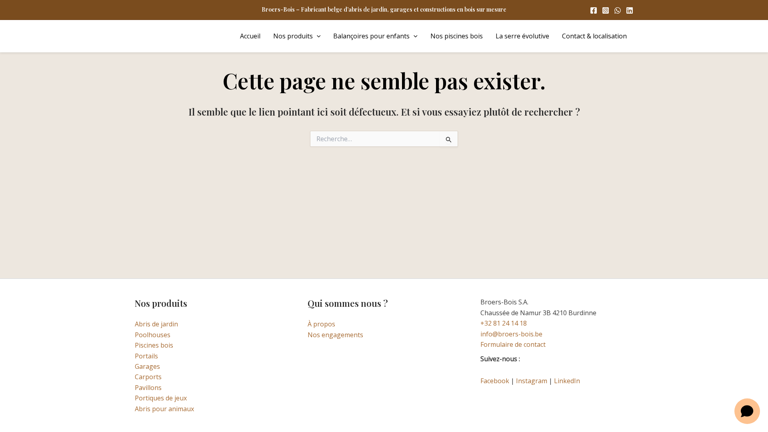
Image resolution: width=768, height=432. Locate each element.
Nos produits (293, 36)
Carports (148, 376)
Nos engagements (335, 334)
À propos (321, 324)
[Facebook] (593, 10)
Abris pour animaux (164, 408)
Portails (146, 356)
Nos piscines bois (456, 36)
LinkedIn (567, 380)
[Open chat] (747, 411)
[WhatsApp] (617, 10)
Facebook (494, 380)
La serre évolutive (522, 36)
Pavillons (148, 387)
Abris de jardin (156, 324)
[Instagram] (605, 10)
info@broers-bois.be (511, 334)
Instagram (531, 380)
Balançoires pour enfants (371, 36)
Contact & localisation (594, 36)
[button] (317, 36)
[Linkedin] (629, 10)
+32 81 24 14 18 (503, 323)
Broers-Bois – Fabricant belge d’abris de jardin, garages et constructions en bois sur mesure (384, 9)
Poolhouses (152, 334)
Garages (147, 366)
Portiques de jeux (161, 398)
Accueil (250, 36)
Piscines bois (154, 345)
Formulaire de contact (513, 344)
